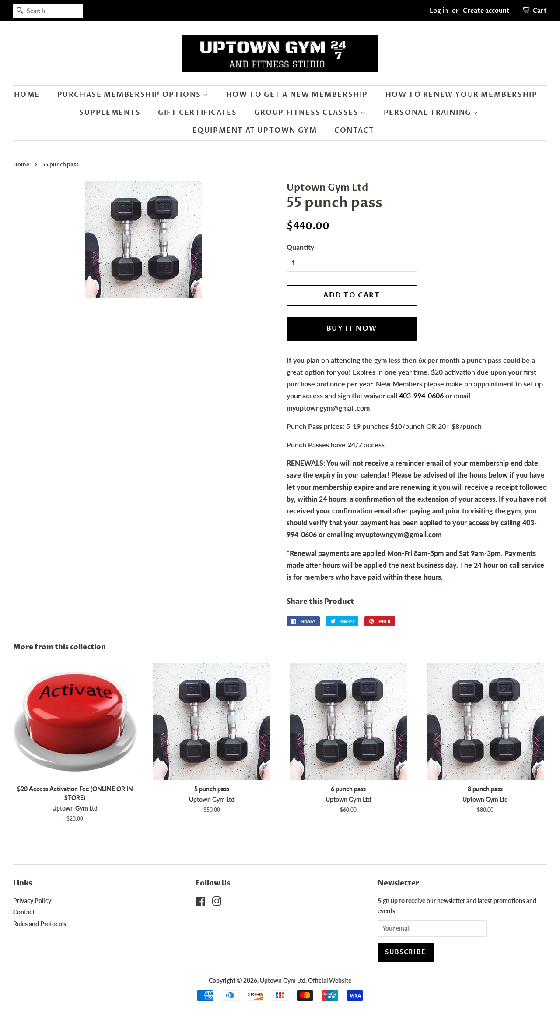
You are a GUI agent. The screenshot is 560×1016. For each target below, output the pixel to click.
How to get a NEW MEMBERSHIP (297, 94)
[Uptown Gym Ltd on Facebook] (201, 902)
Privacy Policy (32, 900)
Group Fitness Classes (307, 112)
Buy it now (351, 328)
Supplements (110, 112)
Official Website (329, 980)
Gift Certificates (197, 112)
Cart (540, 11)
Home (27, 94)
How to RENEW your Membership (461, 94)
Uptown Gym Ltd (282, 980)
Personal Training (428, 112)
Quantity (300, 247)
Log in (439, 11)
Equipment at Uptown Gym (254, 130)
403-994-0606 (421, 395)
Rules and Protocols (39, 923)
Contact (354, 130)
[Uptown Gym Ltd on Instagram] (216, 902)
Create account (486, 11)
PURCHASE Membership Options (130, 94)
